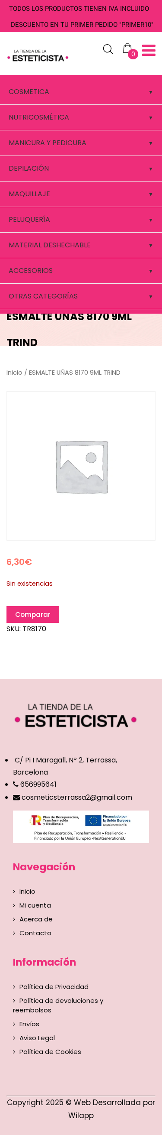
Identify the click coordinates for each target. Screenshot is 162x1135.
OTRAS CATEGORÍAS (43, 296)
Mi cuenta (35, 905)
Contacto (35, 932)
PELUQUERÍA (29, 219)
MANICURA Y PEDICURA (47, 143)
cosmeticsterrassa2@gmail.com (77, 797)
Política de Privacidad (54, 986)
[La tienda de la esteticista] (38, 54)
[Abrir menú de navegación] (149, 50)
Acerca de (36, 919)
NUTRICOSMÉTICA (39, 117)
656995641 (38, 784)
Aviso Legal (37, 1037)
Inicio (14, 372)
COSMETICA (29, 92)
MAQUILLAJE (29, 194)
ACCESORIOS (31, 271)
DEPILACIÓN (29, 168)
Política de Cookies (50, 1051)
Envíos (29, 1023)
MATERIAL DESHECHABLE (50, 245)
